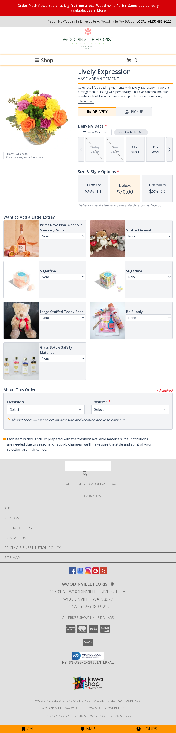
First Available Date (131, 132)
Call (30, 729)
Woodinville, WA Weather (64, 708)
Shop (47, 60)
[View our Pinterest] (95, 572)
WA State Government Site (111, 708)
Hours (149, 729)
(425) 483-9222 (160, 21)
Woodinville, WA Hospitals (117, 701)
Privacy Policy (57, 716)
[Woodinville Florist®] (88, 49)
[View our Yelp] (103, 572)
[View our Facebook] (72, 572)
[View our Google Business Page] (80, 572)
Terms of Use (120, 716)
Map (89, 729)
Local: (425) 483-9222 (88, 607)
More (84, 101)
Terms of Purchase (89, 716)
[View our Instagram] (88, 572)
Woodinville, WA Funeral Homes (62, 701)
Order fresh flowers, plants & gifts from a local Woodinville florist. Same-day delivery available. (88, 8)
